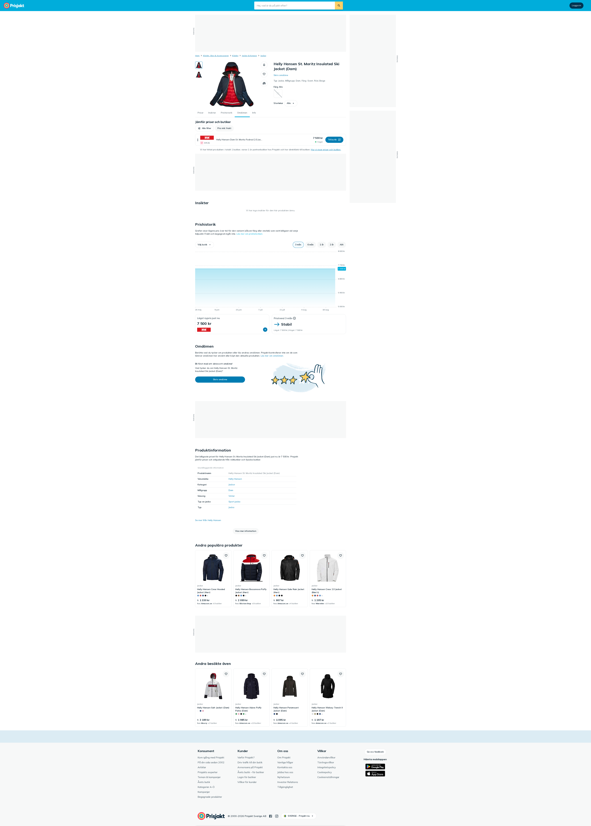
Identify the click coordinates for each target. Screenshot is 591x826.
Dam (231, 490)
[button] (264, 64)
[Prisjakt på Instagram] (277, 815)
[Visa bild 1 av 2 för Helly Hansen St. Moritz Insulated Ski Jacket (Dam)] (199, 65)
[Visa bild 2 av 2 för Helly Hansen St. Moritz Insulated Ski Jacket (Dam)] (199, 74)
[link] (213, 578)
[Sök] (339, 6)
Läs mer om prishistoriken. (250, 233)
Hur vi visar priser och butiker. (326, 149)
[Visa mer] (197, 139)
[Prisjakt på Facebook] (270, 815)
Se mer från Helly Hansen (208, 520)
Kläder (235, 55)
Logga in (576, 5)
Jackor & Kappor (249, 55)
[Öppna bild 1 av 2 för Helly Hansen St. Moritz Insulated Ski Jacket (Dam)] (232, 84)
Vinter (232, 496)
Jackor (263, 55)
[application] (270, 281)
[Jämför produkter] (264, 83)
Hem (197, 55)
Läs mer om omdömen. (272, 355)
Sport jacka (234, 501)
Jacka (231, 507)
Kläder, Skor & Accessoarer (216, 55)
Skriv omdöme (281, 75)
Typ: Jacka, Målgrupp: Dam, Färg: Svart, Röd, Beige (299, 80)
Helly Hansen (235, 478)
